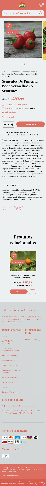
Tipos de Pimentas (10, 355)
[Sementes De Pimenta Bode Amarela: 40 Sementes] (32, 291)
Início (4, 71)
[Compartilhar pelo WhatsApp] (4, 208)
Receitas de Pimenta (10, 377)
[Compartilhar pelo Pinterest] (21, 209)
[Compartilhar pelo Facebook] (10, 209)
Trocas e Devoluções (11, 392)
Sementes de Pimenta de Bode (22, 71)
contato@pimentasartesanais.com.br (21, 406)
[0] (41, 6)
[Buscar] (41, 13)
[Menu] (5, 5)
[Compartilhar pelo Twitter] (16, 209)
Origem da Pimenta (10, 365)
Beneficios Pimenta (10, 360)
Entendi (40, 483)
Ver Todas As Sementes (7, 342)
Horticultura (7, 382)
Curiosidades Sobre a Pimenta (11, 371)
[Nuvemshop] (10, 476)
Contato (5, 387)
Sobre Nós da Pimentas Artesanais (10, 349)
